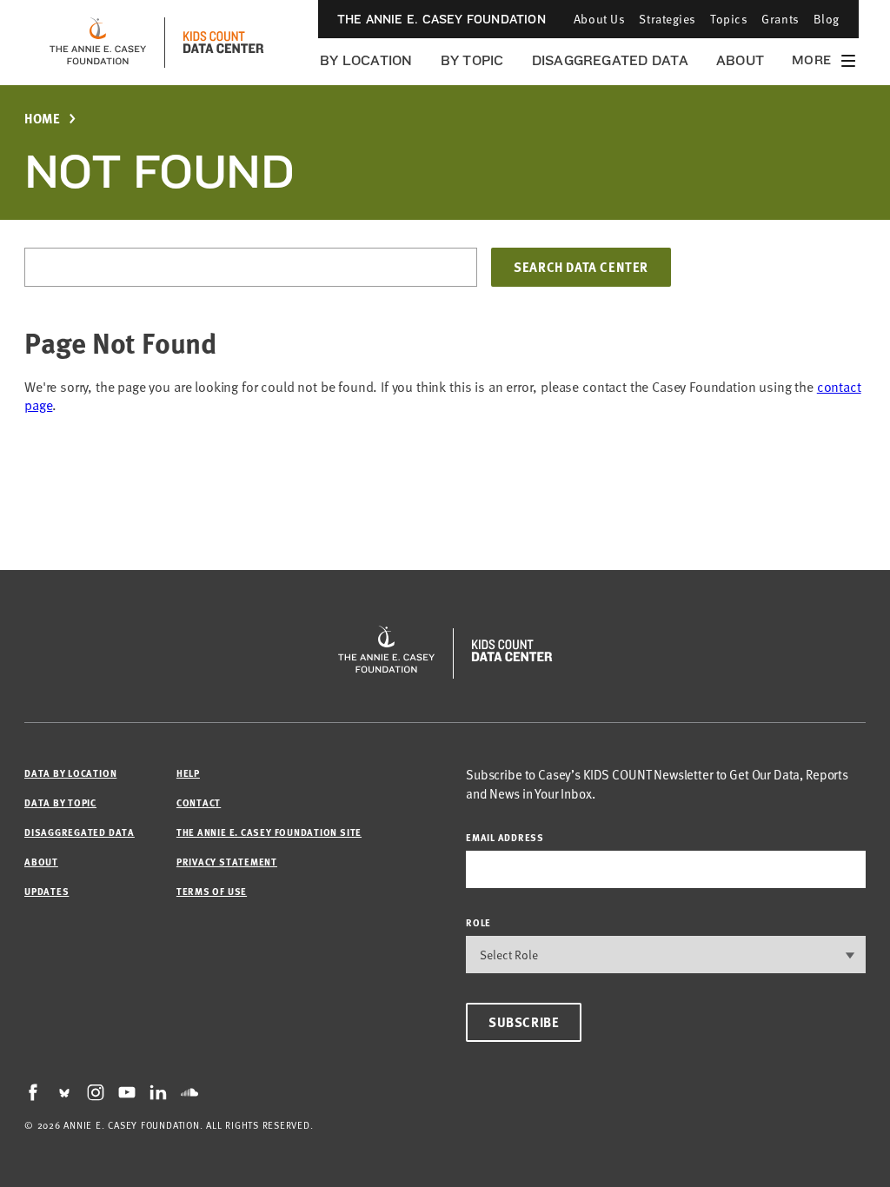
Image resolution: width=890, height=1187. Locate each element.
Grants (780, 19)
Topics (728, 19)
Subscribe (523, 1021)
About (740, 60)
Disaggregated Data (610, 60)
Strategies (667, 19)
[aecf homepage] (97, 43)
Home (42, 118)
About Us (599, 19)
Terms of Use (211, 891)
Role (478, 922)
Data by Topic (60, 802)
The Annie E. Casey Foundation (441, 19)
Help (188, 772)
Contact (198, 802)
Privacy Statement (226, 861)
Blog (827, 19)
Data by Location (70, 772)
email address (505, 837)
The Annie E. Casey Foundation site (269, 832)
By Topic (472, 60)
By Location (366, 60)
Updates (46, 891)
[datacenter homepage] (223, 42)
